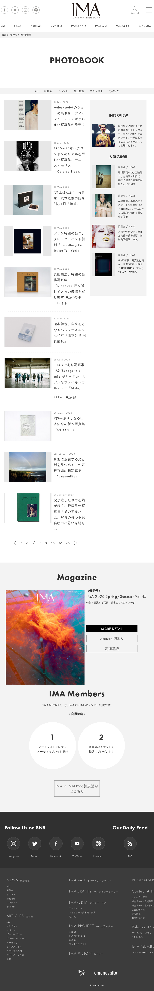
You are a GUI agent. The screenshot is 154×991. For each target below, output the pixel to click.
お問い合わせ (138, 917)
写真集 (72, 916)
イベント (63, 91)
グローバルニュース (16, 938)
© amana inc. (98, 985)
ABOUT (72, 932)
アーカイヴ (12, 942)
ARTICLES (20, 915)
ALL (36, 91)
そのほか (114, 91)
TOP (4, 35)
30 (60, 543)
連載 (9, 959)
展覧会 (48, 91)
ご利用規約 (137, 937)
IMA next (90, 880)
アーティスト (75, 908)
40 (68, 543)
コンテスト (96, 91)
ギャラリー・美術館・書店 (82, 912)
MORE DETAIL (112, 628)
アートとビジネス (15, 955)
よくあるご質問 (139, 897)
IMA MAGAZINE (77, 936)
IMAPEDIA (88, 902)
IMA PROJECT (91, 925)
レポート (11, 930)
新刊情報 (79, 91)
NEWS (13, 35)
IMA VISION (86, 953)
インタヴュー (13, 926)
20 (53, 543)
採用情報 (136, 913)
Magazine (77, 577)
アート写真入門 (14, 950)
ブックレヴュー (14, 934)
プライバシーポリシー (143, 933)
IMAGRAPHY (93, 891)
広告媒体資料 (138, 909)
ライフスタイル (14, 946)
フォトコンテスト (78, 944)
